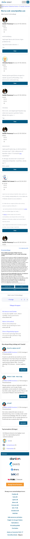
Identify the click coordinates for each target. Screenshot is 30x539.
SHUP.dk (15, 513)
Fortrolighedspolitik (23, 248)
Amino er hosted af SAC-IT (15, 532)
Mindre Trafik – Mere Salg (14, 376)
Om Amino (15, 528)
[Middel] (4, 30)
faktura (5, 214)
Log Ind (24, 2)
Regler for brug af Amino (15, 520)
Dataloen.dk (15, 510)
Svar (15, 51)
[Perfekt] (4, 32)
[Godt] (6, 30)
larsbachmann (11, 445)
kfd (9, 441)
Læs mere (23, 370)
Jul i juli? (9, 403)
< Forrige (11, 299)
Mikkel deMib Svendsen (10, 352)
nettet (25, 209)
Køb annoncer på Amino (15, 517)
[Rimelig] (6, 28)
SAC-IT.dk (15, 508)
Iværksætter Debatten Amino (9, 6)
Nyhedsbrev (15, 523)
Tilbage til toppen (15, 305)
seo (20, 153)
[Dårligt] (4, 28)
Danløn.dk (15, 494)
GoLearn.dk (15, 505)
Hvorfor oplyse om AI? (14, 348)
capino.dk (15, 499)
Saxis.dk (15, 497)
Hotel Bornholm (12, 535)
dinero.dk (15, 502)
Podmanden (10, 448)
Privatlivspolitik (15, 525)
